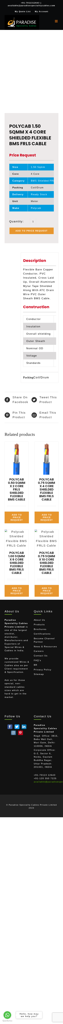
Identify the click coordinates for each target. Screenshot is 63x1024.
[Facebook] (9, 726)
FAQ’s (37, 660)
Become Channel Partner (44, 640)
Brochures (40, 629)
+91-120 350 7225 (45, 778)
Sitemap (39, 674)
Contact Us (41, 655)
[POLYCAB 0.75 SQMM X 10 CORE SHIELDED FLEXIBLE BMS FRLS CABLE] (46, 539)
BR (35, 665)
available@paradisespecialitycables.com (31, 6)
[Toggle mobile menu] (56, 21)
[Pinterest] (20, 733)
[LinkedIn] (24, 726)
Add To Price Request (31, 231)
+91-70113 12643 (45, 775)
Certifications (42, 634)
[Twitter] (17, 726)
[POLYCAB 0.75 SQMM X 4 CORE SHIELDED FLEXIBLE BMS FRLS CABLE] (46, 458)
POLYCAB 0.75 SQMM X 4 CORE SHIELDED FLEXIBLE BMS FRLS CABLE (46, 489)
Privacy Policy (42, 669)
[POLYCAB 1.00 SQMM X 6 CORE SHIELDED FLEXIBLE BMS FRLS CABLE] (16, 539)
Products (39, 624)
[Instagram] (13, 733)
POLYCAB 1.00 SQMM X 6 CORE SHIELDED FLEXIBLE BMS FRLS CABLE (16, 563)
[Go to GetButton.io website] (7, 1021)
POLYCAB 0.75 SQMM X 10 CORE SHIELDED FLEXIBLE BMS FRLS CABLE (46, 563)
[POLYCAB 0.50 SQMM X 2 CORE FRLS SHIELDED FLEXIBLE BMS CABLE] (16, 458)
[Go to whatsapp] (7, 1015)
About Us (39, 620)
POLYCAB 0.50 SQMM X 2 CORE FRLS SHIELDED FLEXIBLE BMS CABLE (16, 489)
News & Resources (45, 646)
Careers (39, 651)
